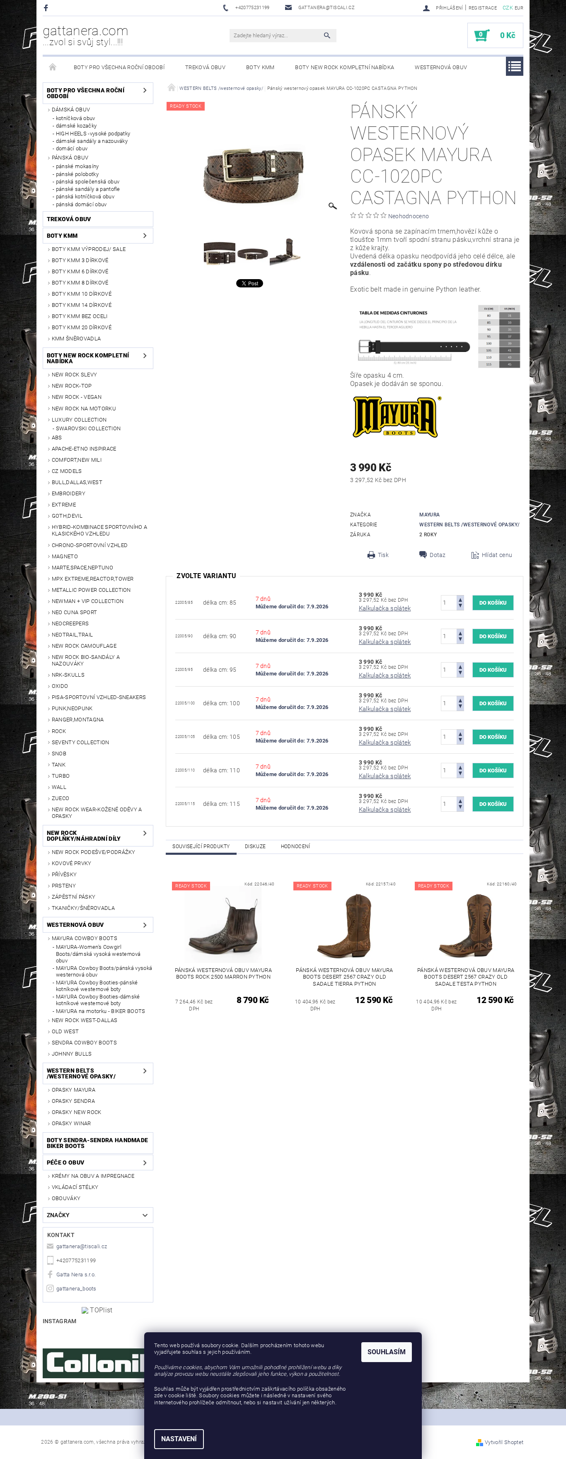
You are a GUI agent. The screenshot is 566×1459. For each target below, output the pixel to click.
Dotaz (438, 555)
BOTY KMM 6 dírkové (80, 271)
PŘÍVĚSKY (64, 874)
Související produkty (201, 846)
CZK (508, 8)
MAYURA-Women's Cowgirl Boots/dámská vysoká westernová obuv (98, 954)
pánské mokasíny (77, 166)
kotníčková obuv (75, 118)
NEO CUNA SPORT (74, 612)
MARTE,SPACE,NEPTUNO (82, 567)
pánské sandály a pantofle (88, 189)
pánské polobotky (77, 174)
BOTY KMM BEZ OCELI (80, 316)
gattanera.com (85, 35)
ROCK (59, 731)
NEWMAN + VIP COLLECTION (87, 601)
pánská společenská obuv (87, 181)
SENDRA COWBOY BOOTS (84, 1042)
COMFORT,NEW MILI (77, 460)
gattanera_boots (76, 1288)
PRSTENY (64, 886)
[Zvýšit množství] (460, 599)
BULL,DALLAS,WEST (77, 482)
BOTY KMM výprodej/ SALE (89, 249)
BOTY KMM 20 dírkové (81, 327)
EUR (519, 8)
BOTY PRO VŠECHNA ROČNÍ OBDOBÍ (119, 67)
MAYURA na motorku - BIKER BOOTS (100, 1011)
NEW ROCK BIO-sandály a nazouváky (86, 660)
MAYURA (429, 515)
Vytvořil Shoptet (504, 1442)
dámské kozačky (76, 126)
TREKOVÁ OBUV (205, 67)
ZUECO (61, 798)
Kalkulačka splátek (385, 608)
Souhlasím (387, 1352)
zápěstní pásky (73, 897)
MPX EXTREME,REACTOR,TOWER (93, 579)
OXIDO (60, 686)
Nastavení (179, 1439)
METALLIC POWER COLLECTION (91, 590)
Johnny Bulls (72, 1054)
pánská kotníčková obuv (85, 196)
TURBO (61, 776)
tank (58, 765)
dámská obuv (71, 109)
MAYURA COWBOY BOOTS (84, 938)
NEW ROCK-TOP (72, 386)
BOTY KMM (260, 67)
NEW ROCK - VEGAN (77, 397)
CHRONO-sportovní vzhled (90, 545)
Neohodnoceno (408, 216)
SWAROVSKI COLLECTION (88, 428)
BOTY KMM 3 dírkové (80, 260)
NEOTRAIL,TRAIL (72, 635)
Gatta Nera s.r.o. (76, 1274)
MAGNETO (65, 556)
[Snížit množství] (460, 606)
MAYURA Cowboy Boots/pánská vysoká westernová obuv (104, 971)
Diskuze (255, 846)
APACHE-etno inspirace (84, 449)
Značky (58, 1215)
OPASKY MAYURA (73, 1090)
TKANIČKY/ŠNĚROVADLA (83, 908)
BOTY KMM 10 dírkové (81, 294)
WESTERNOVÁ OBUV (441, 67)
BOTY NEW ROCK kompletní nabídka (344, 67)
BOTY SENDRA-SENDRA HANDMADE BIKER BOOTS (97, 1143)
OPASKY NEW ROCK (77, 1112)
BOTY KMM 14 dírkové (81, 305)
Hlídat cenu (497, 555)
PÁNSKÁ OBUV (70, 157)
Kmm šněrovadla (76, 338)
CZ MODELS (67, 471)
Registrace (483, 8)
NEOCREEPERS (70, 623)
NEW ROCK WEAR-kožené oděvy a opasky (97, 812)
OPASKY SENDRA (73, 1101)
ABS (57, 437)
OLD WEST (65, 1031)
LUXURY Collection (79, 420)
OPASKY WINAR (71, 1123)
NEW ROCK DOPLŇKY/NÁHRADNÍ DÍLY (84, 836)
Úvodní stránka (53, 67)
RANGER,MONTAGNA (78, 719)
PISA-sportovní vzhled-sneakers (99, 697)
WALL (59, 787)
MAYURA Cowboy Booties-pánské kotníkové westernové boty (97, 985)
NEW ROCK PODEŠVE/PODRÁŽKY (93, 852)
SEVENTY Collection (80, 742)
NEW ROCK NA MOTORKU (84, 408)
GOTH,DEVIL (67, 516)
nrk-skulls (68, 675)
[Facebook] (47, 7)
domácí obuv (72, 148)
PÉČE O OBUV (66, 1162)
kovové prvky (72, 863)
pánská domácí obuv (81, 204)
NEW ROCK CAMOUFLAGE (84, 646)
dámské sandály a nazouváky (92, 141)
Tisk (383, 555)
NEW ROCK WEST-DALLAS (84, 1020)
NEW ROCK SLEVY (74, 374)
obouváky (66, 1198)
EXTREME (64, 505)
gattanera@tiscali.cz (81, 1246)
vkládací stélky (75, 1187)
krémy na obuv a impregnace (93, 1176)
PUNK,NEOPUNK (72, 708)
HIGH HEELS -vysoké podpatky (93, 133)
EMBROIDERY (68, 493)
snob (59, 753)
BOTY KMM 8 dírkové (80, 283)
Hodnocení (295, 846)
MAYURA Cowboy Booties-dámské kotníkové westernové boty (98, 1000)
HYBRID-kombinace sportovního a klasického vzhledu (100, 530)
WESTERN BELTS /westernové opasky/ (81, 1073)
